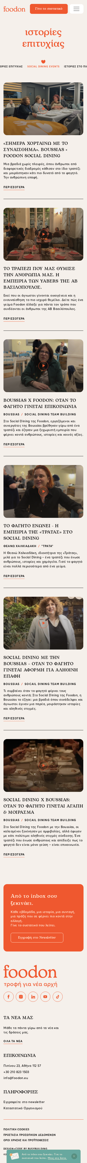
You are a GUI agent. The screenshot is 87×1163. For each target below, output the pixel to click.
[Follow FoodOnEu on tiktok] (58, 997)
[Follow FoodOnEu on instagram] (21, 997)
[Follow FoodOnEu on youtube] (45, 997)
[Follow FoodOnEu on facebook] (8, 997)
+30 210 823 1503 (16, 1072)
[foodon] (14, 9)
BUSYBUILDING (38, 1148)
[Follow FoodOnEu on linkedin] (33, 997)
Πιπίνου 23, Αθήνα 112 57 (22, 1066)
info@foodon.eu (15, 1078)
